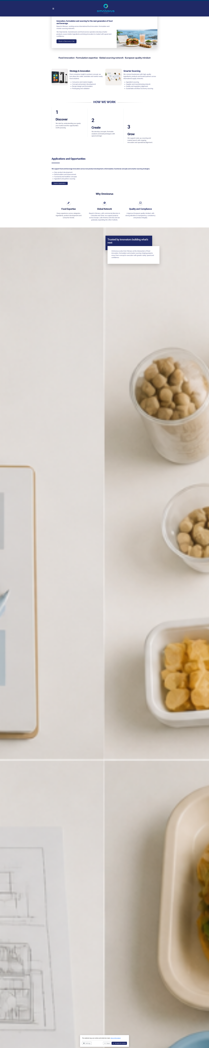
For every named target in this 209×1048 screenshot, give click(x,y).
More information (116, 1038)
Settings (87, 1043)
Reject (108, 1043)
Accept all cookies (120, 1043)
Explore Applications (60, 183)
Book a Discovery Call (66, 41)
